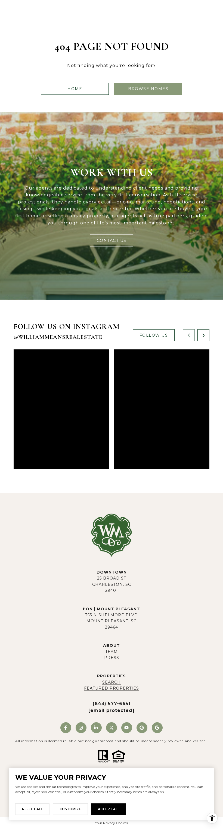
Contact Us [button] (111, 240)
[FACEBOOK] (65, 727)
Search (111, 682)
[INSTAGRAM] (81, 727)
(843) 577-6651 (112, 703)
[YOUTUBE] (126, 727)
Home (74, 88)
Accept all (108, 809)
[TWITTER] (111, 727)
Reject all (32, 809)
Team (111, 651)
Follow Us (154, 335)
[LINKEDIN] (96, 727)
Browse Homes (148, 88)
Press (111, 657)
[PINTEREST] (142, 727)
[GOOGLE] (157, 727)
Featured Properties (111, 688)
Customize (70, 809)
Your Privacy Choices (111, 823)
